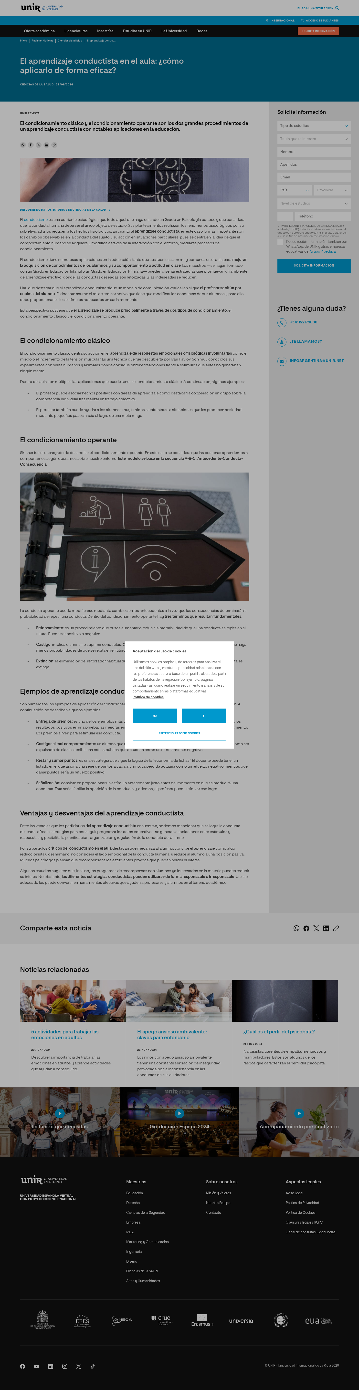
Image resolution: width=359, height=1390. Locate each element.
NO (155, 715)
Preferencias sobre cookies (179, 733)
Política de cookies (148, 697)
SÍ (204, 715)
